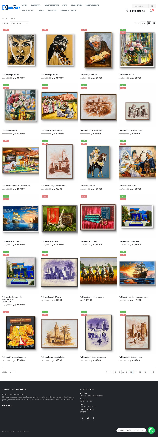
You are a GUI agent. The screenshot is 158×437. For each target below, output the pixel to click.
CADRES (64, 5)
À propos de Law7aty (68, 11)
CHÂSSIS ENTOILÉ (76, 5)
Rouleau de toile (28, 11)
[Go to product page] (98, 272)
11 (135, 372)
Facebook (82, 418)
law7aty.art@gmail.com (88, 406)
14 (149, 372)
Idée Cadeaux (52, 11)
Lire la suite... (7, 405)
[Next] (154, 372)
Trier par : (5, 23)
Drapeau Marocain (92, 5)
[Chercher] (152, 6)
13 (145, 372)
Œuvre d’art (35, 5)
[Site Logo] (11, 7)
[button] (149, 23)
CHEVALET (41, 11)
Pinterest (88, 418)
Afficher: (136, 23)
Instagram (93, 418)
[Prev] (106, 372)
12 (140, 372)
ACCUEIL (24, 5)
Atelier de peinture (52, 5)
